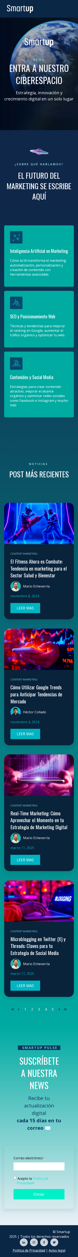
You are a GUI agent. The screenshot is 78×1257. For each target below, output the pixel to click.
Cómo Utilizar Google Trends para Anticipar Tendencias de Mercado (36, 694)
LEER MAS (25, 607)
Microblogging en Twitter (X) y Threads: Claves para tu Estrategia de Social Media (38, 945)
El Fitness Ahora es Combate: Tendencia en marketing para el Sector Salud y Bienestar (38, 568)
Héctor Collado (34, 712)
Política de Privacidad (32, 1180)
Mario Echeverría (36, 586)
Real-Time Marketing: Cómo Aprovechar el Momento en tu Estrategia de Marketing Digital (38, 820)
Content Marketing (23, 553)
